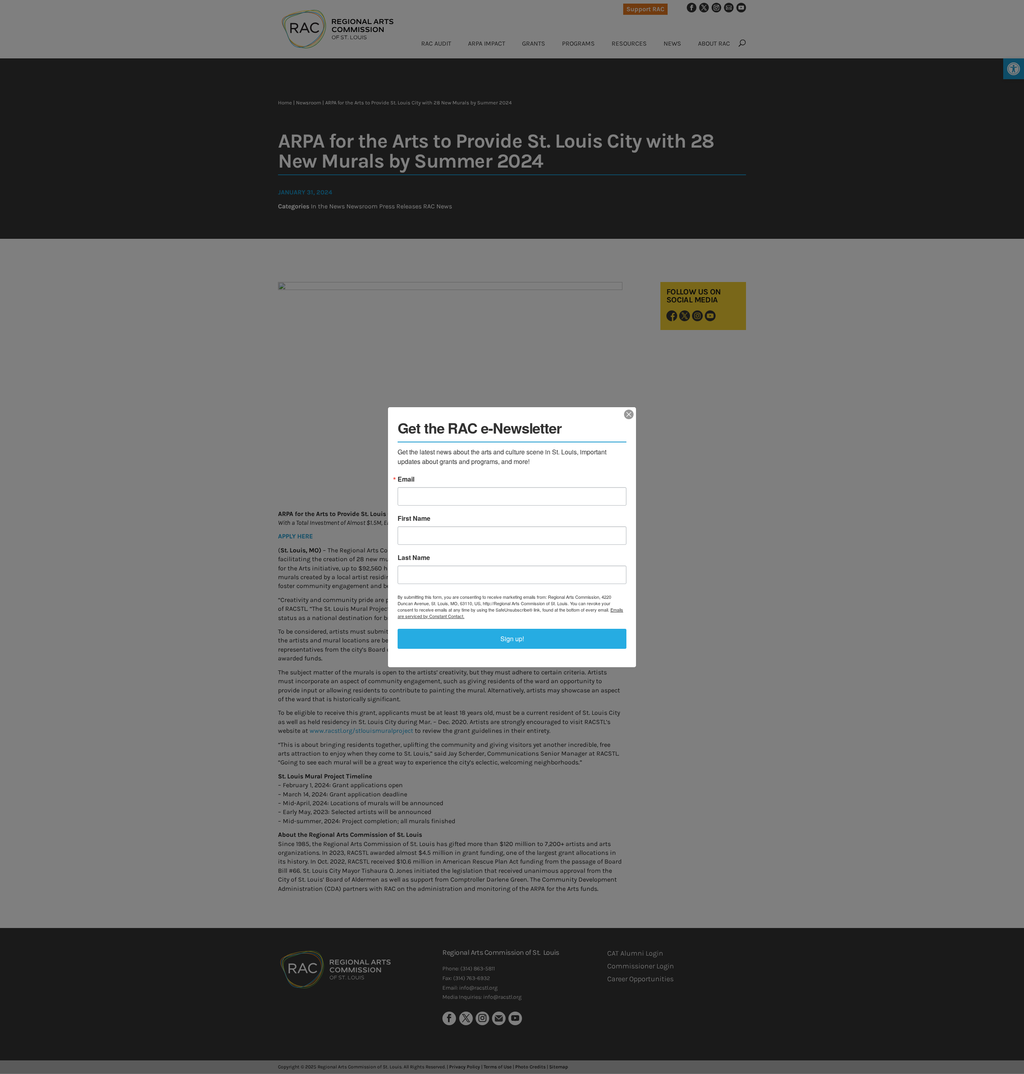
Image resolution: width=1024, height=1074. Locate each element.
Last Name (414, 557)
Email (406, 479)
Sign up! (512, 638)
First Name (414, 518)
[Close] (629, 414)
